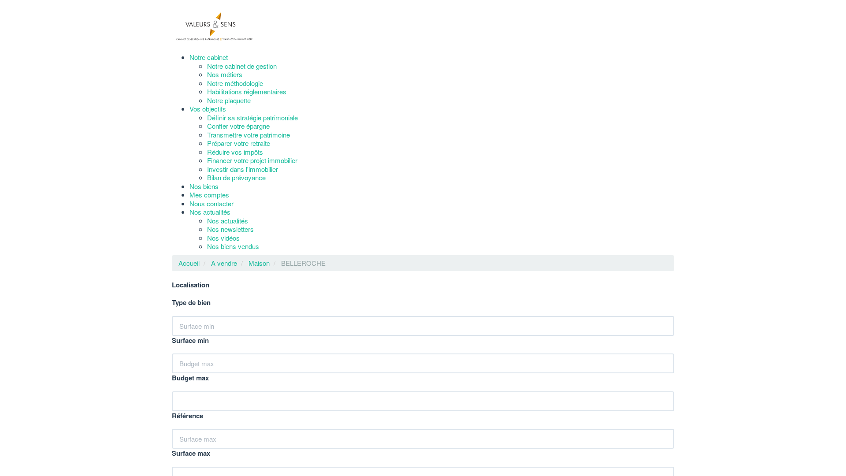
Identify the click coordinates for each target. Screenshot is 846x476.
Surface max (191, 453)
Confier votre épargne (251, 125)
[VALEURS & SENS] (216, 26)
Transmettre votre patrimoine (261, 134)
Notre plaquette (242, 100)
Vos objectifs (214, 108)
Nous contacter (218, 203)
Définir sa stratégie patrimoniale (265, 117)
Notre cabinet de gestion (255, 66)
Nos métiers (238, 74)
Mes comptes (216, 194)
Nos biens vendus (246, 246)
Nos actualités (216, 211)
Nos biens (210, 186)
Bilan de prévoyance (249, 177)
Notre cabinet (215, 57)
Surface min (190, 340)
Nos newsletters (243, 229)
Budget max (190, 378)
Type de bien (191, 302)
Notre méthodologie (248, 83)
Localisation (190, 285)
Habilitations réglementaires (260, 91)
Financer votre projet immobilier (265, 160)
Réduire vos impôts (248, 151)
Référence (187, 416)
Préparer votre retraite (251, 143)
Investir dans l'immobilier (255, 169)
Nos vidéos (236, 237)
